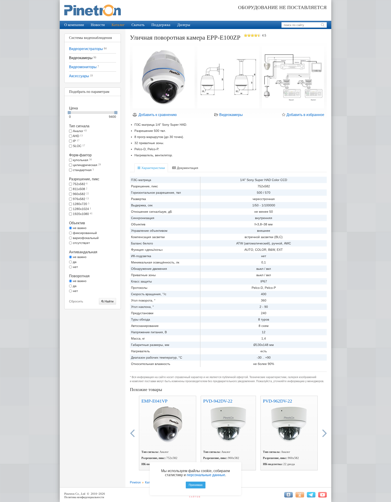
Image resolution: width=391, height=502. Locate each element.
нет (75, 266)
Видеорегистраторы (88, 49)
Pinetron (135, 482)
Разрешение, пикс (84, 179)
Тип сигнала (79, 126)
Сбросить (76, 301)
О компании (74, 25)
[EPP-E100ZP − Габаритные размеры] (228, 78)
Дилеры (183, 25)
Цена (73, 108)
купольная (82, 160)
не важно (79, 227)
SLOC (78, 145)
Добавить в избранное (305, 115)
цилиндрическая (86, 165)
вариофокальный (85, 237)
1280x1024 (81, 208)
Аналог (79, 131)
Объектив (77, 223)
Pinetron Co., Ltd (74, 493)
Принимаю (196, 485)
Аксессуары (81, 76)
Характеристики (153, 168)
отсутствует (81, 242)
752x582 (80, 184)
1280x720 (80, 203)
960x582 (80, 193)
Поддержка (160, 25)
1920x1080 (82, 213)
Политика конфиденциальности (84, 497)
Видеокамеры (82, 58)
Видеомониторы (84, 67)
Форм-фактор (80, 155)
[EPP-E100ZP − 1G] (163, 78)
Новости (98, 25)
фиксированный (84, 232)
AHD (77, 136)
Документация (187, 168)
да (74, 261)
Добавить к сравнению (157, 115)
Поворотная (79, 276)
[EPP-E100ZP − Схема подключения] (293, 78)
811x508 (79, 189)
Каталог (118, 25)
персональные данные (206, 475)
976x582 (80, 198)
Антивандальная (83, 252)
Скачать (138, 25)
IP (75, 140)
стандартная (83, 169)
